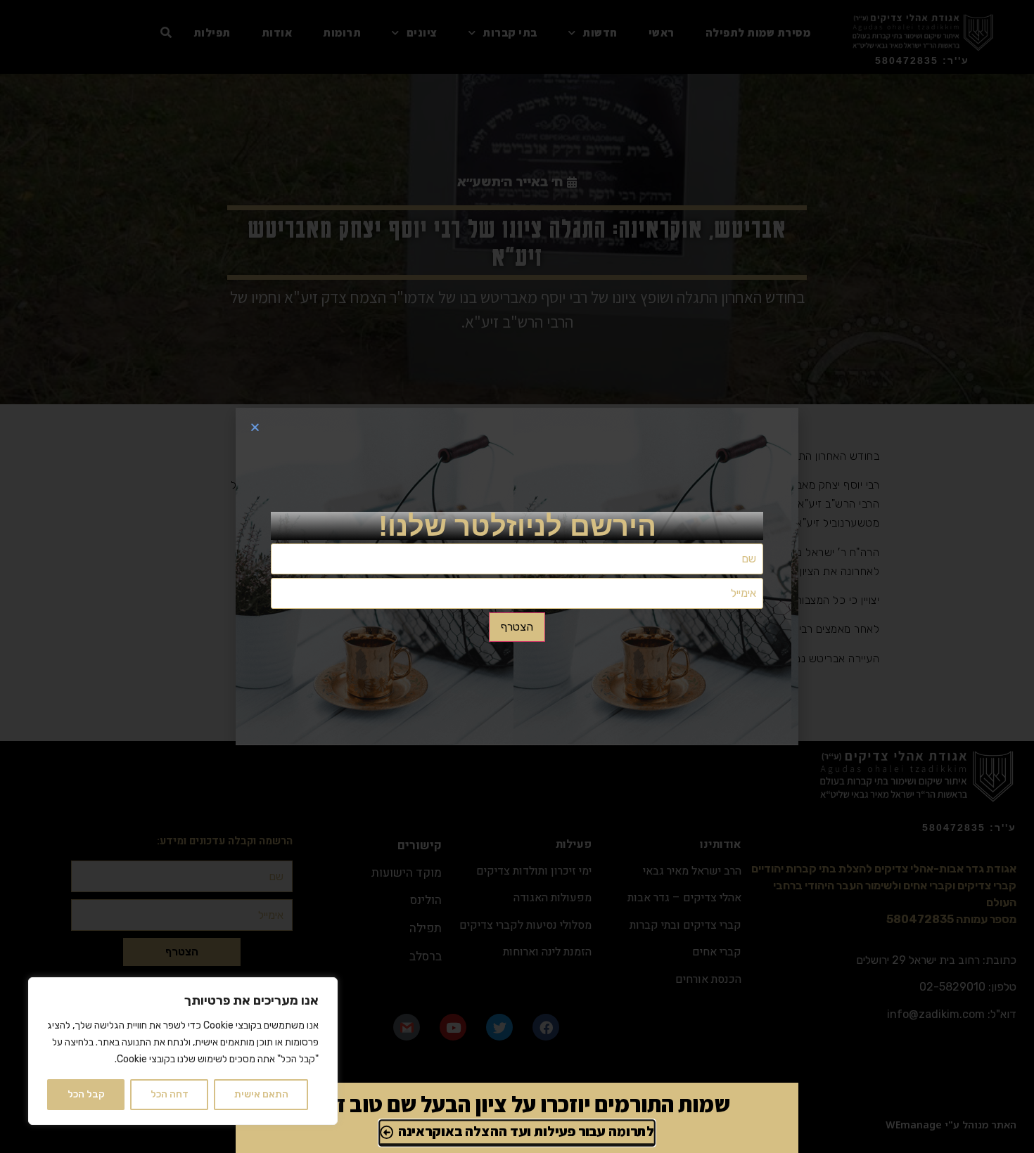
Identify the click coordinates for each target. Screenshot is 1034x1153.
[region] (183, 1051)
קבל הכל (86, 1094)
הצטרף (517, 626)
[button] (255, 427)
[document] (517, 576)
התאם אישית (261, 1094)
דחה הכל (170, 1094)
